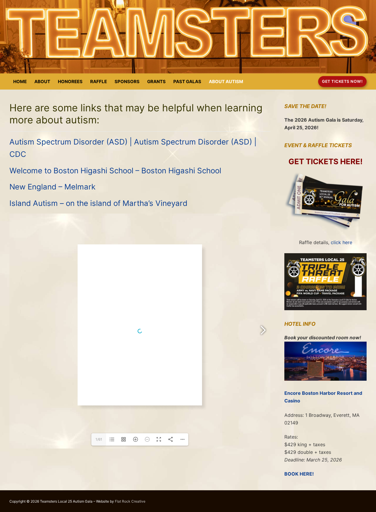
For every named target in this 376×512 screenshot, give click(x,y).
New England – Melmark (52, 186)
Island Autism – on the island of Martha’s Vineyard (98, 203)
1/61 (98, 439)
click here (341, 242)
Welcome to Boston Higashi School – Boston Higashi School (115, 170)
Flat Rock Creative (130, 501)
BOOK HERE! (299, 474)
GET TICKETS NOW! (342, 81)
